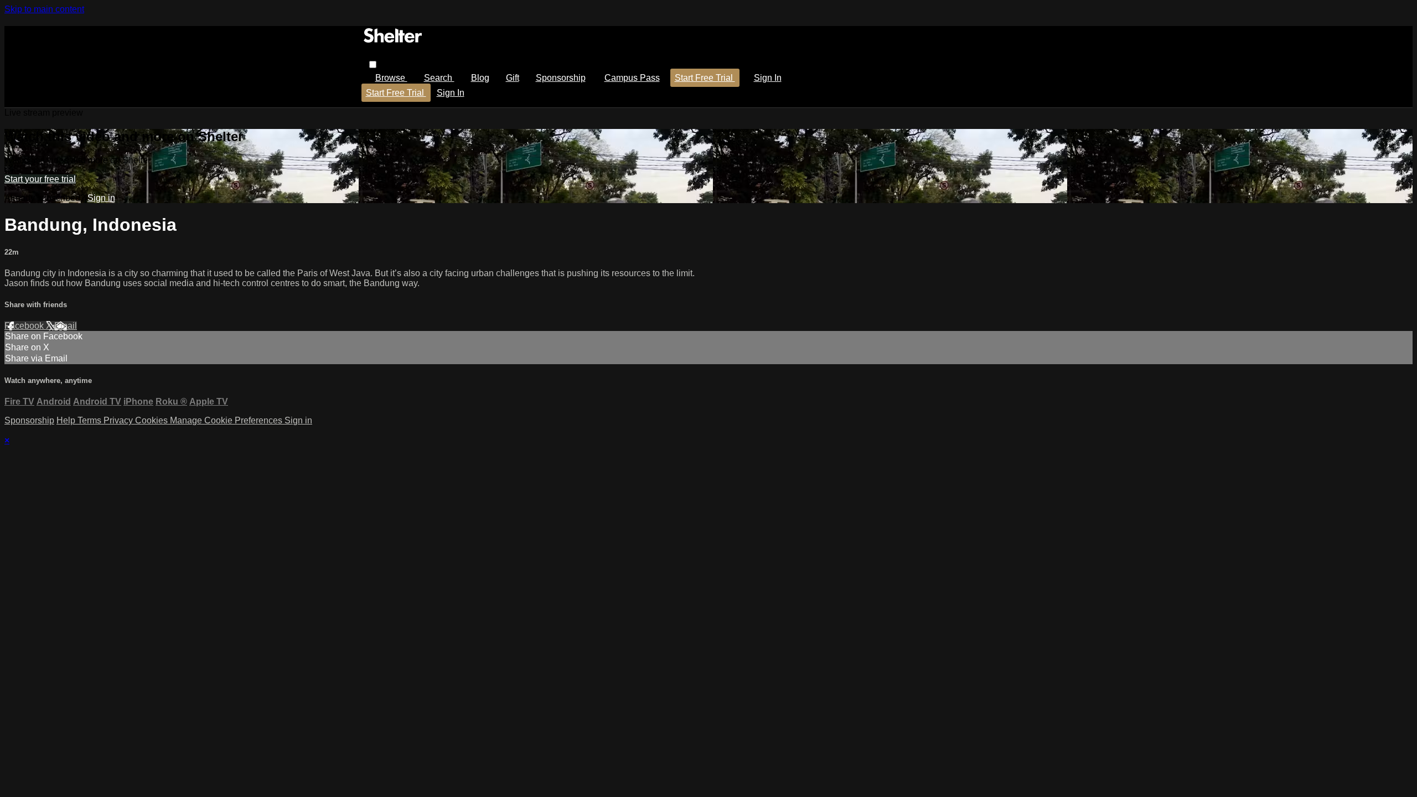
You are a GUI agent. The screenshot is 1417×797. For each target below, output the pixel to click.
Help (66, 420)
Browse (391, 77)
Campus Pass (632, 77)
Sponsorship (561, 77)
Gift (512, 77)
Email (65, 325)
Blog (480, 77)
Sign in (768, 77)
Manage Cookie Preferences (227, 420)
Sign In (450, 92)
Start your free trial (40, 179)
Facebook (25, 325)
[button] (372, 64)
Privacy (119, 420)
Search (439, 77)
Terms (90, 420)
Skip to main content (44, 9)
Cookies (152, 420)
